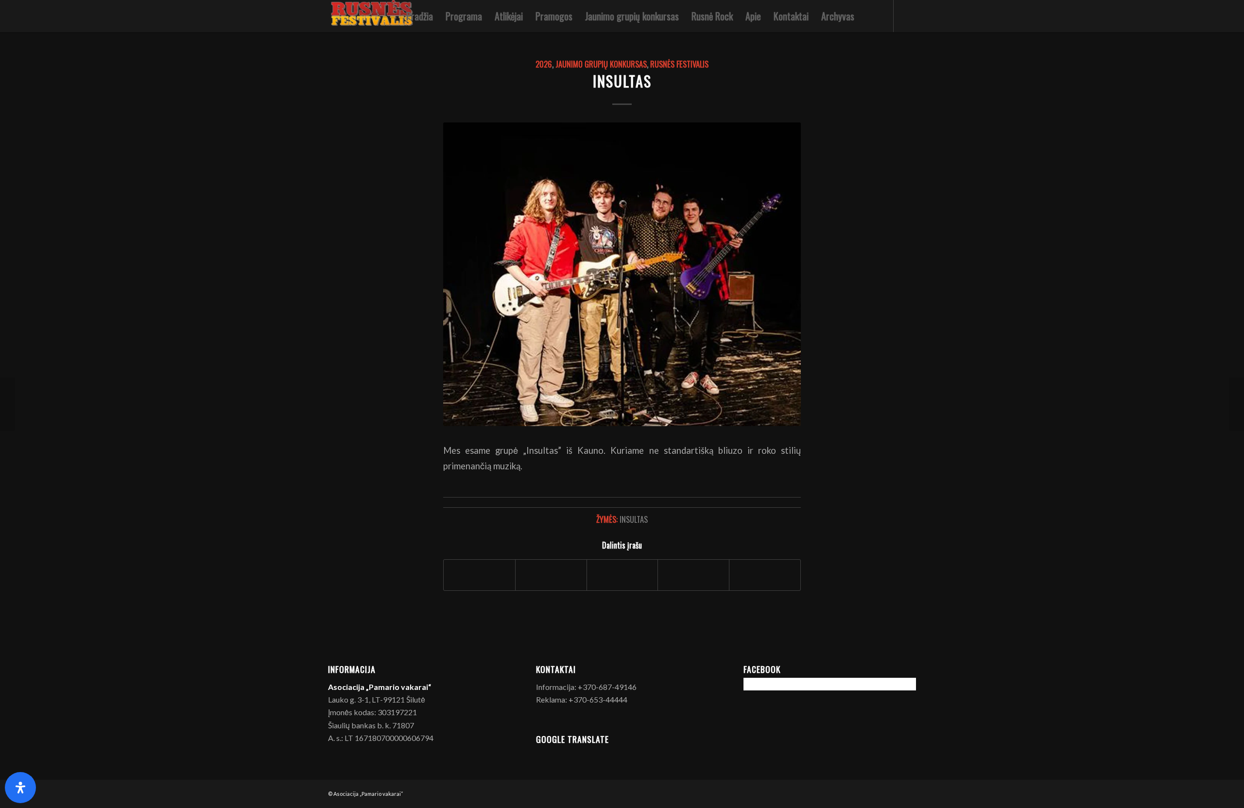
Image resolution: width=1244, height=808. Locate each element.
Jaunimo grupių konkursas (601, 64)
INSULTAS (634, 519)
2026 (544, 64)
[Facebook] (908, 15)
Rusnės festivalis (679, 64)
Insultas (622, 81)
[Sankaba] (1236, 404)
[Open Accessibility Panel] (20, 787)
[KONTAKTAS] (7, 404)
